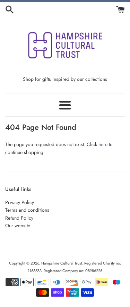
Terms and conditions (27, 210)
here (102, 144)
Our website (17, 225)
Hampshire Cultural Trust (61, 263)
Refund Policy (19, 217)
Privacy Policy (19, 202)
